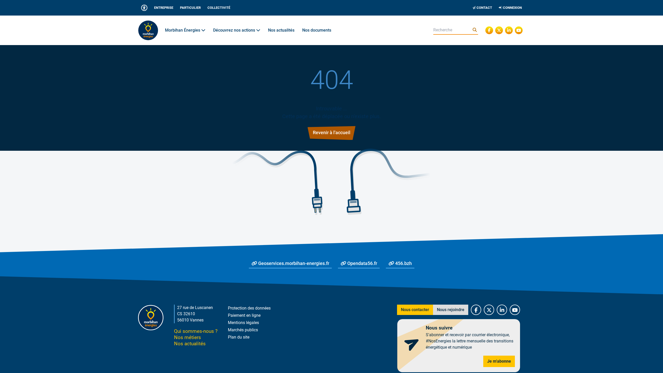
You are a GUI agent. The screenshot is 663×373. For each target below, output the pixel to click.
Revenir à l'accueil (331, 132)
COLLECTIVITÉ (218, 8)
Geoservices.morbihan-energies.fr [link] (293, 263)
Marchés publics (243, 329)
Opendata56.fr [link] (361, 263)
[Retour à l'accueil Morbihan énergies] (148, 30)
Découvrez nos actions (234, 30)
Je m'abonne (499, 361)
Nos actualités (281, 30)
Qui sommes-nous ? (196, 331)
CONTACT (484, 8)
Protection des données (249, 308)
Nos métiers (187, 337)
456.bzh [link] (403, 263)
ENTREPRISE (163, 8)
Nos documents (316, 30)
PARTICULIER (190, 8)
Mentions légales (243, 322)
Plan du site (238, 337)
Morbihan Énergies (183, 30)
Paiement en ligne (244, 315)
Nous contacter (415, 309)
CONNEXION (512, 8)
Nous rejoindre (450, 309)
